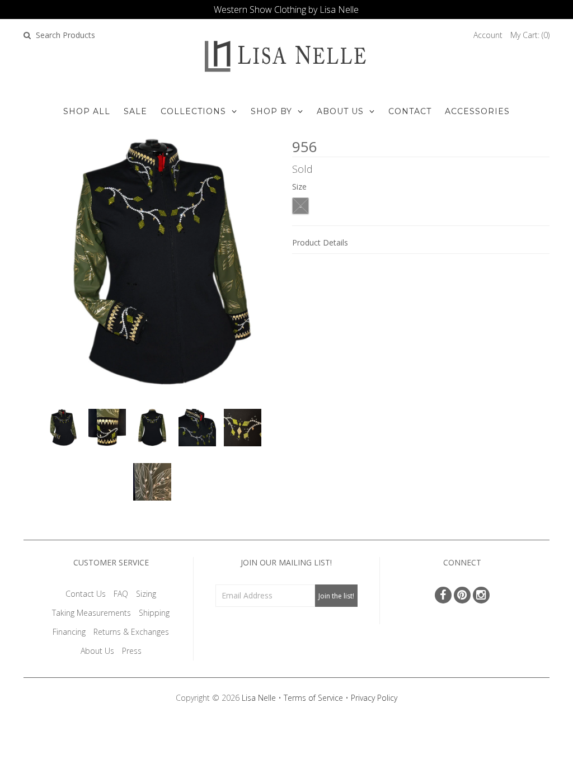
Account (487, 35)
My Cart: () (529, 35)
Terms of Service (313, 697)
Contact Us (85, 593)
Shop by (271, 111)
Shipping (154, 612)
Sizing (146, 593)
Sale (135, 111)
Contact (409, 111)
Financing (69, 631)
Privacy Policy (374, 697)
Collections (193, 111)
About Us (340, 111)
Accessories (477, 111)
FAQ (121, 593)
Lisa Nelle (259, 697)
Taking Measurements (91, 612)
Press (132, 650)
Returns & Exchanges (131, 631)
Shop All (86, 111)
